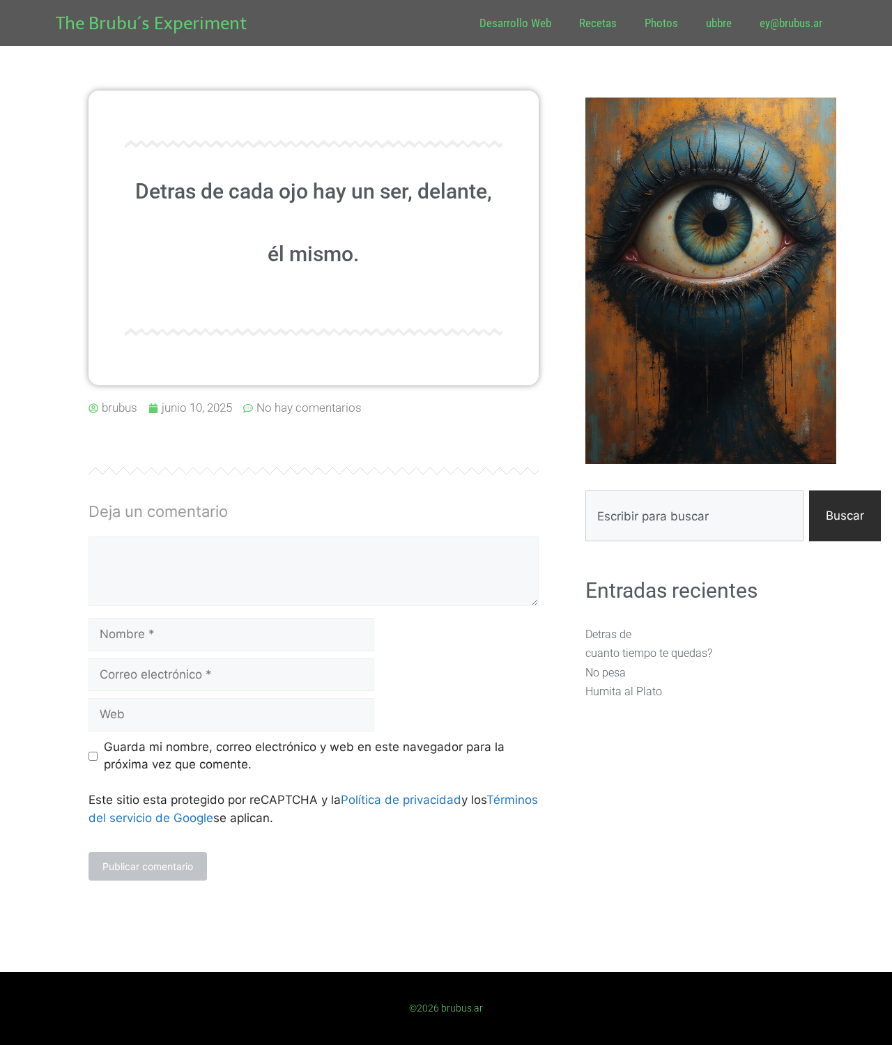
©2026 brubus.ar (446, 1008)
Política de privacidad (401, 800)
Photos (661, 23)
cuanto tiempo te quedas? (648, 653)
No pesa (605, 672)
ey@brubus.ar (791, 23)
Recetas (598, 23)
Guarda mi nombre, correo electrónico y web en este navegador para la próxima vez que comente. (304, 756)
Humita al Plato (623, 691)
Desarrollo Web (515, 23)
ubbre (719, 23)
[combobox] (694, 516)
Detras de (608, 634)
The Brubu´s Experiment (151, 23)
